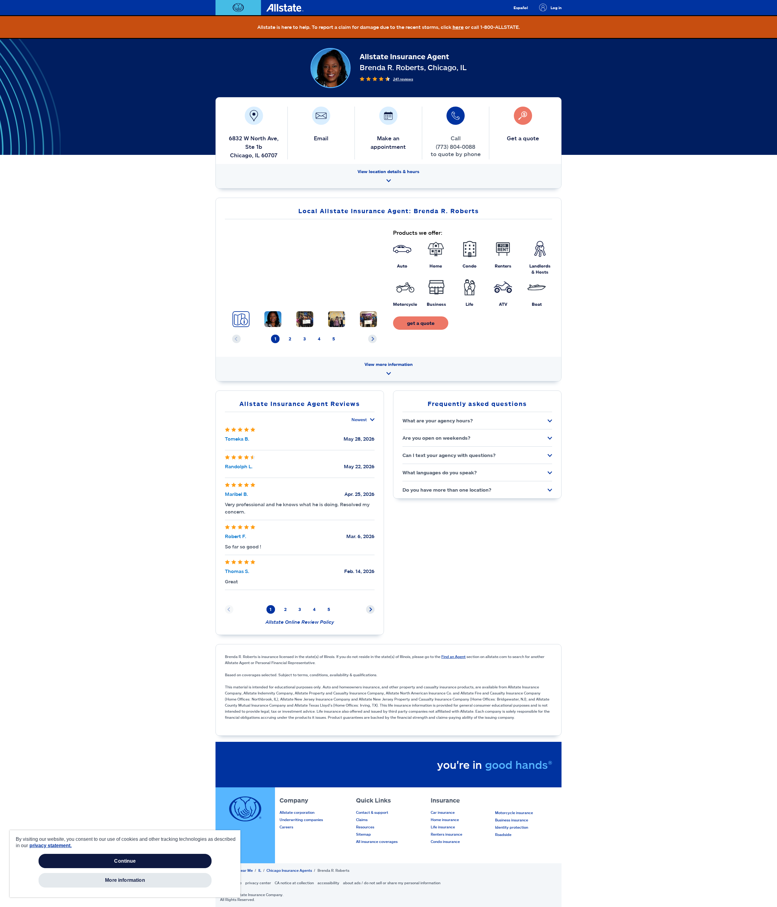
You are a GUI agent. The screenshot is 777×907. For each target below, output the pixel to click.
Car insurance (443, 812)
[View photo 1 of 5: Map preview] (240, 319)
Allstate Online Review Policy (300, 622)
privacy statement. (50, 845)
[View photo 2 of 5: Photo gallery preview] (272, 319)
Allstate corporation (297, 812)
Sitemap (363, 834)
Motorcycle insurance (514, 812)
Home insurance (445, 819)
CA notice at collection (294, 883)
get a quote (421, 323)
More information (125, 880)
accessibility (328, 883)
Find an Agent (453, 656)
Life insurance (443, 827)
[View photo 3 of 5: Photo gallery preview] (304, 319)
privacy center (258, 883)
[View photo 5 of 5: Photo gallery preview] (368, 319)
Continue (125, 861)
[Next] (372, 339)
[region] (125, 863)
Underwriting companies (301, 819)
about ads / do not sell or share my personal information (391, 883)
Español (521, 7)
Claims (362, 819)
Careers (286, 827)
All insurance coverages (377, 841)
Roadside (503, 834)
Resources (365, 827)
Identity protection (511, 827)
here (458, 27)
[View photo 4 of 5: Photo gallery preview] (336, 319)
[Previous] (236, 339)
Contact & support (372, 812)
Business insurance (511, 820)
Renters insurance (446, 834)
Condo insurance (445, 841)
